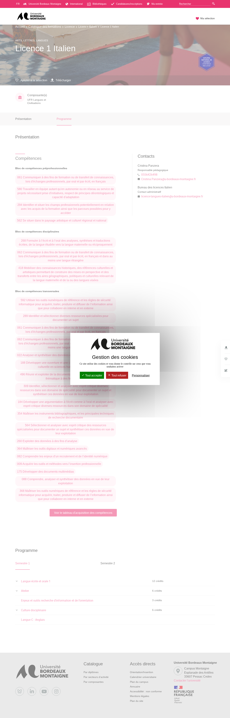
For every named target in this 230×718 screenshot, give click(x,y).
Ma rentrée (157, 4)
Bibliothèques (100, 4)
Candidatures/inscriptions (129, 4)
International (76, 4)
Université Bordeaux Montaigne (45, 4)
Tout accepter (93, 375)
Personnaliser (141, 375)
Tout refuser (118, 375)
